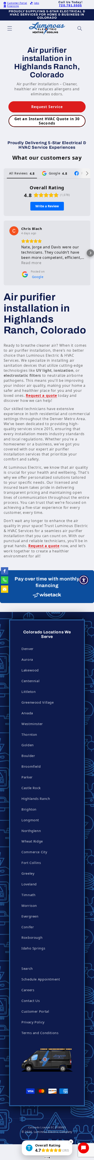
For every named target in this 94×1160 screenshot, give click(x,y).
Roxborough (31, 937)
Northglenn (31, 830)
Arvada (27, 713)
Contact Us (30, 1000)
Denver (27, 648)
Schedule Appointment (40, 979)
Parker (27, 777)
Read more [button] (31, 262)
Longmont (30, 820)
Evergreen (30, 916)
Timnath (28, 894)
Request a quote (41, 395)
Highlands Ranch (35, 798)
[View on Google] (13, 230)
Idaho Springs (33, 948)
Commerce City (34, 852)
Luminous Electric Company (53, 1132)
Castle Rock (31, 787)
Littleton (28, 691)
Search (27, 968)
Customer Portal (17, 3)
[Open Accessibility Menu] (84, 580)
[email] (4, 589)
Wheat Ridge (32, 841)
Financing (13, 6)
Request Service (47, 106)
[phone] (4, 580)
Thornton (29, 734)
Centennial (30, 681)
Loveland (29, 884)
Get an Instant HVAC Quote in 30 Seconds (47, 121)
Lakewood (30, 670)
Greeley (27, 873)
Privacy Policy (32, 1022)
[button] (9, 28)
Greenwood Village (37, 702)
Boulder (28, 755)
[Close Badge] (71, 1141)
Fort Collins (31, 862)
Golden (27, 745)
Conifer (27, 927)
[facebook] (4, 571)
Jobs (36, 3)
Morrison (29, 905)
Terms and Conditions (40, 1032)
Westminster (32, 723)
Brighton (29, 809)
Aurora (27, 659)
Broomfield (31, 766)
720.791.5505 (70, 5)
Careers (27, 990)
